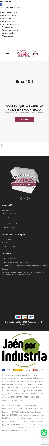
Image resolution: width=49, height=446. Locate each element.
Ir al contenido (5, 1)
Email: (4, 262)
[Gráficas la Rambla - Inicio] (27, 53)
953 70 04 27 (13, 259)
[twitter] (24, 198)
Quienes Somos (8, 210)
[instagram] (28, 198)
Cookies (5, 220)
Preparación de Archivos (11, 224)
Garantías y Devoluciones (11, 243)
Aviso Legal (6, 217)
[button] (1, 4)
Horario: (4, 269)
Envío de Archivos (8, 227)
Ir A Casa (24, 119)
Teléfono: (5, 259)
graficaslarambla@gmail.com (17, 262)
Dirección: (5, 265)
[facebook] (20, 198)
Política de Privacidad (10, 213)
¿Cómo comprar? (8, 246)
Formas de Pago (8, 239)
